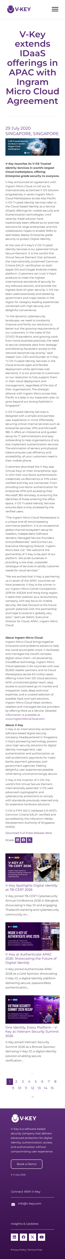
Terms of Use (35, 1249)
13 (39, 1088)
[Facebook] (23, 1237)
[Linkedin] (14, 1237)
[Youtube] (41, 1237)
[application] (32, 147)
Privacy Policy (18, 1249)
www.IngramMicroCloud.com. (25, 718)
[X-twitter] (32, 1237)
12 (32, 1088)
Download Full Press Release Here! (28, 833)
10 (19, 1088)
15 (52, 1088)
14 (45, 1088)
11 (26, 1088)
